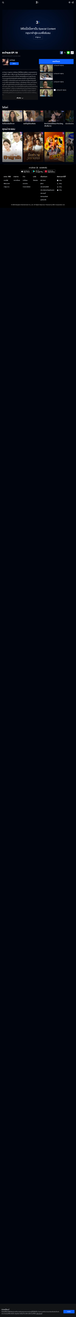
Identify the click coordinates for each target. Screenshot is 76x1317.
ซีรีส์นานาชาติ (7, 184)
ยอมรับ (69, 1312)
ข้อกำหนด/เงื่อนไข (44, 196)
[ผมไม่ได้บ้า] (54, 147)
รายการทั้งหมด (17, 180)
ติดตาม (14, 63)
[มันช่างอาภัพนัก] (12, 147)
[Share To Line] (68, 52)
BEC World (43, 180)
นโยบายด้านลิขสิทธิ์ (45, 187)
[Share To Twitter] (64, 52)
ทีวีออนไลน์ (35, 180)
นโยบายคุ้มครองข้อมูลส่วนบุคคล (47, 190)
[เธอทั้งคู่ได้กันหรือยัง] (33, 116)
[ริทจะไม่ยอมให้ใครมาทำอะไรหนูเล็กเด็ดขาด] (54, 116)
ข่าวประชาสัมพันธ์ (26, 187)
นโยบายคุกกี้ (43, 193)
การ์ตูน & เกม (6, 187)
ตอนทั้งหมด (56, 61)
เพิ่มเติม (19, 98)
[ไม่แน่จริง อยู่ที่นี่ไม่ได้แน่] (33, 147)
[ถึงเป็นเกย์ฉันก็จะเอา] (12, 116)
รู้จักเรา (42, 184)
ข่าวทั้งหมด (25, 180)
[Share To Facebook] (61, 52)
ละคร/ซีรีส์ (6, 180)
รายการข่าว (25, 184)
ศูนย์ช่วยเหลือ (43, 200)
